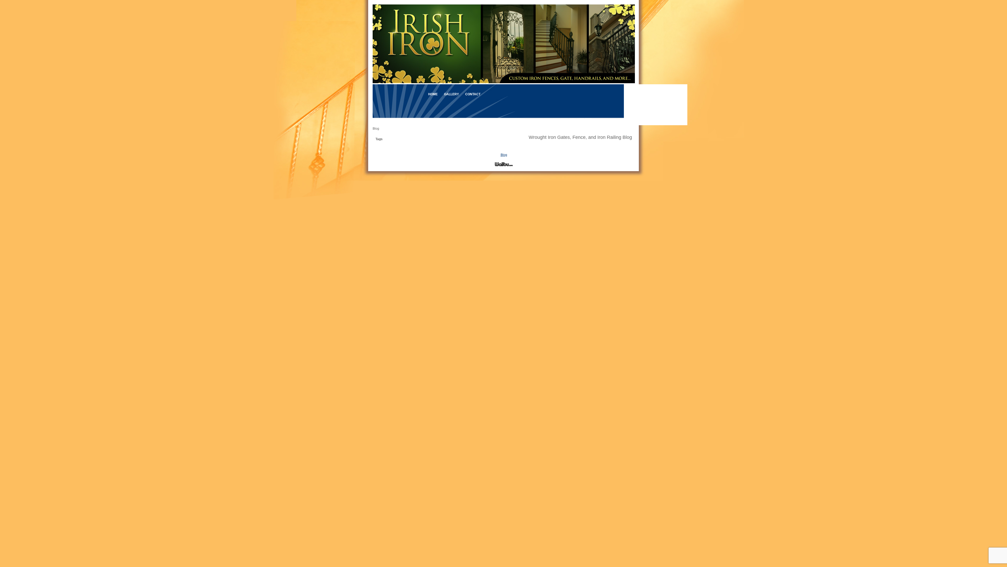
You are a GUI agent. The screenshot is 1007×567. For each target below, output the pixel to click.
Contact (472, 94)
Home (433, 94)
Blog (504, 155)
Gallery (451, 94)
